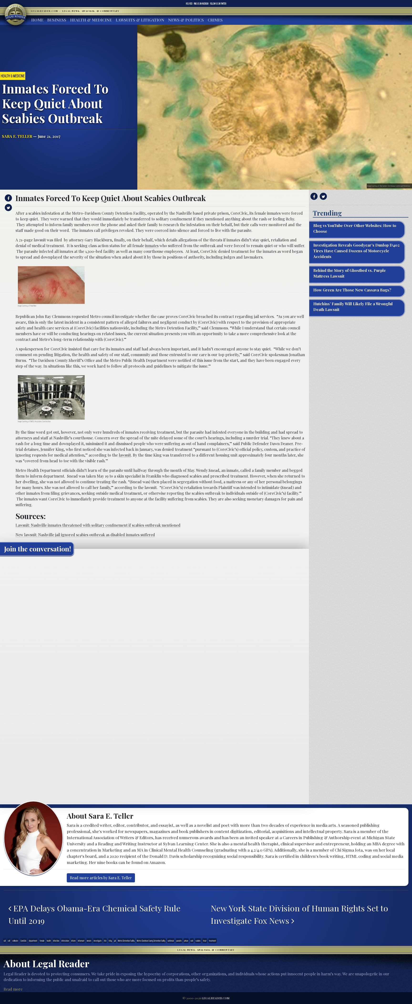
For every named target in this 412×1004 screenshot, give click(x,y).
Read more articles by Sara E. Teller (101, 877)
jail (115, 941)
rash (192, 941)
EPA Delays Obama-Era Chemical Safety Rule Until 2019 (94, 914)
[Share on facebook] (8, 198)
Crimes (215, 19)
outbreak (171, 941)
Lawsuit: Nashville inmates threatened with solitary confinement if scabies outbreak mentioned (97, 525)
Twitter (218, 3)
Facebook (201, 3)
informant (81, 941)
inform (73, 941)
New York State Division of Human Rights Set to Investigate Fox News (299, 914)
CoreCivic (23, 941)
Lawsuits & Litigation (140, 19)
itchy (110, 941)
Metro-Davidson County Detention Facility (151, 941)
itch (105, 941)
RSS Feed (189, 3)
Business (56, 19)
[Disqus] (154, 619)
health (49, 941)
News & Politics (186, 19)
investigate (98, 941)
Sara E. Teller (17, 136)
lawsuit (125, 455)
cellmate (15, 941)
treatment (212, 941)
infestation (65, 941)
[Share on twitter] (8, 207)
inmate (89, 941)
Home (37, 19)
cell (9, 941)
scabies (198, 941)
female (42, 941)
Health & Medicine (91, 19)
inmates (152, 245)
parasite (179, 941)
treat (204, 941)
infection (56, 941)
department (33, 941)
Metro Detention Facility (126, 941)
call (4, 941)
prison (186, 941)
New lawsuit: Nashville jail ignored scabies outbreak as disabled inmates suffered (85, 534)
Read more (13, 989)
